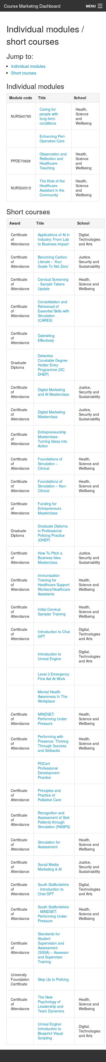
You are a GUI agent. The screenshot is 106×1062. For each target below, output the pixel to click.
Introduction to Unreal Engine (49, 656)
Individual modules (28, 66)
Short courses (23, 73)
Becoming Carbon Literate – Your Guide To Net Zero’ (53, 261)
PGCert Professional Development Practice (48, 770)
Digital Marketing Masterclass (51, 414)
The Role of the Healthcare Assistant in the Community (52, 187)
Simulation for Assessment (49, 844)
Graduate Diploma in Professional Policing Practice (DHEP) (53, 532)
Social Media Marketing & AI (50, 867)
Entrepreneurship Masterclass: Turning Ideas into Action (52, 438)
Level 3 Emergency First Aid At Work (53, 676)
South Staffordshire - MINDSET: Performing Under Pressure (53, 913)
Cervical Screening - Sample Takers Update (53, 284)
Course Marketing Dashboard (32, 6)
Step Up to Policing (53, 979)
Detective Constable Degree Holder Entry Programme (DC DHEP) (52, 365)
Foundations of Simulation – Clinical (50, 463)
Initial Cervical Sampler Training (52, 611)
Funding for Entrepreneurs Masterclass (49, 508)
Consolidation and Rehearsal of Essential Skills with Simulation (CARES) (53, 311)
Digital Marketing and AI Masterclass (53, 392)
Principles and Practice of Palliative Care (49, 795)
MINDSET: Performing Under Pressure (52, 719)
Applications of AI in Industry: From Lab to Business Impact (54, 239)
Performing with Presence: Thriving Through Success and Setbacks (53, 743)
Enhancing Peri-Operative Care (53, 138)
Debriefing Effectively (46, 338)
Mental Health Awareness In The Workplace (52, 696)
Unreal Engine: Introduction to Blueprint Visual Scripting (50, 1030)
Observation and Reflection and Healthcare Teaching (53, 160)
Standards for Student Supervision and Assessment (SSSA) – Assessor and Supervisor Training (53, 947)
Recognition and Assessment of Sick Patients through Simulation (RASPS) (54, 819)
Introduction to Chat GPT (54, 634)
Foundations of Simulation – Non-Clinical (52, 486)
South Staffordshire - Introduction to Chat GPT (53, 889)
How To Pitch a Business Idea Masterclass (50, 557)
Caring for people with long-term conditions (49, 116)
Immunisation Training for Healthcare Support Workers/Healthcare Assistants (54, 584)
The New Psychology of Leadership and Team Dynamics (51, 1003)
